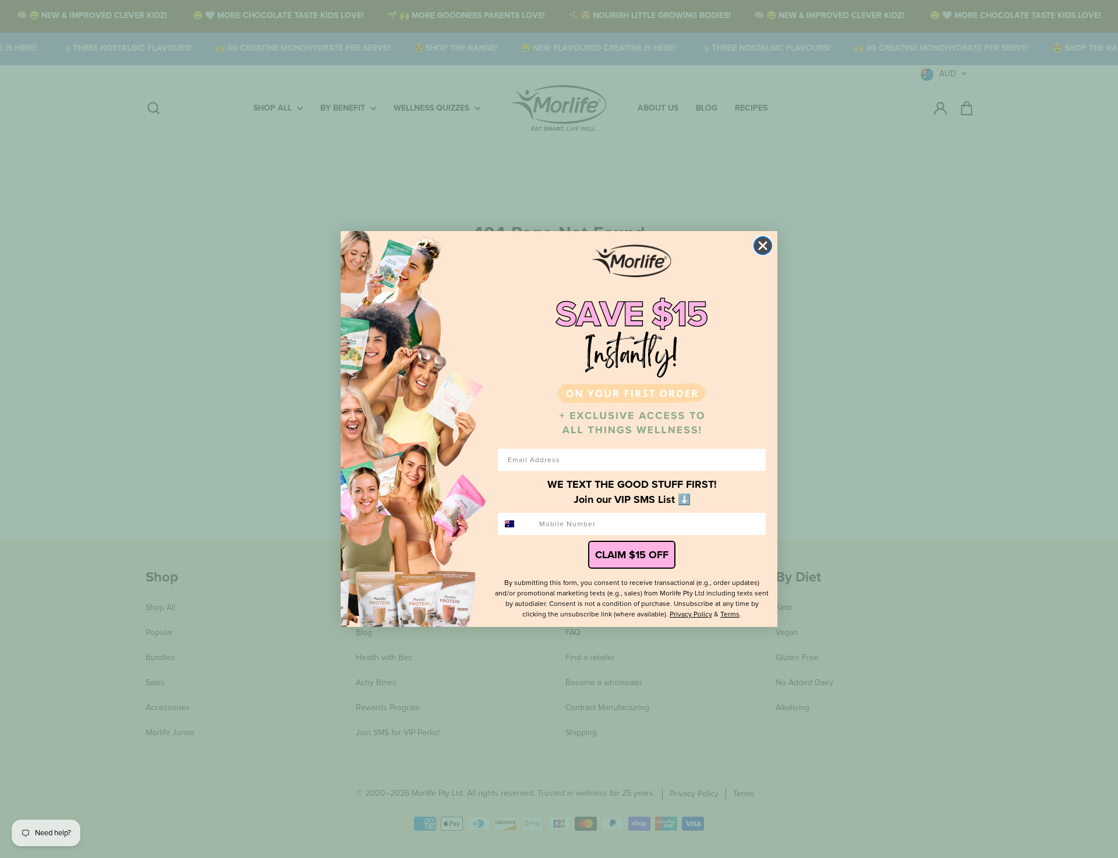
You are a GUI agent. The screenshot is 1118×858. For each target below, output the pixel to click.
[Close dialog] (763, 245)
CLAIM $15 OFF (631, 554)
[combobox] (515, 523)
